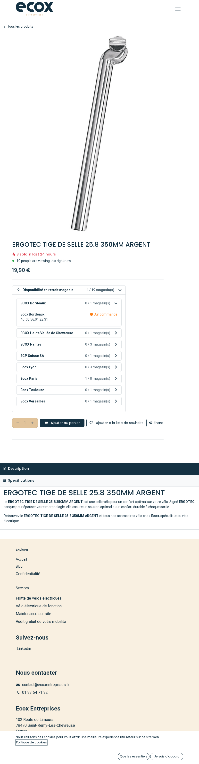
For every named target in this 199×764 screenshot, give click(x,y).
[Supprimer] (17, 423)
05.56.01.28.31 (37, 319)
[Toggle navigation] (178, 9)
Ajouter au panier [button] (65, 422)
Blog (19, 566)
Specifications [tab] (20, 480)
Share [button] (158, 422)
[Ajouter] (33, 423)
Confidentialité (28, 573)
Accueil (21, 559)
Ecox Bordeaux (32, 314)
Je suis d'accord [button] (167, 756)
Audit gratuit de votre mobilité (41, 621)
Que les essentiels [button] (133, 756)
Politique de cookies (31, 742)
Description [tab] (18, 468)
